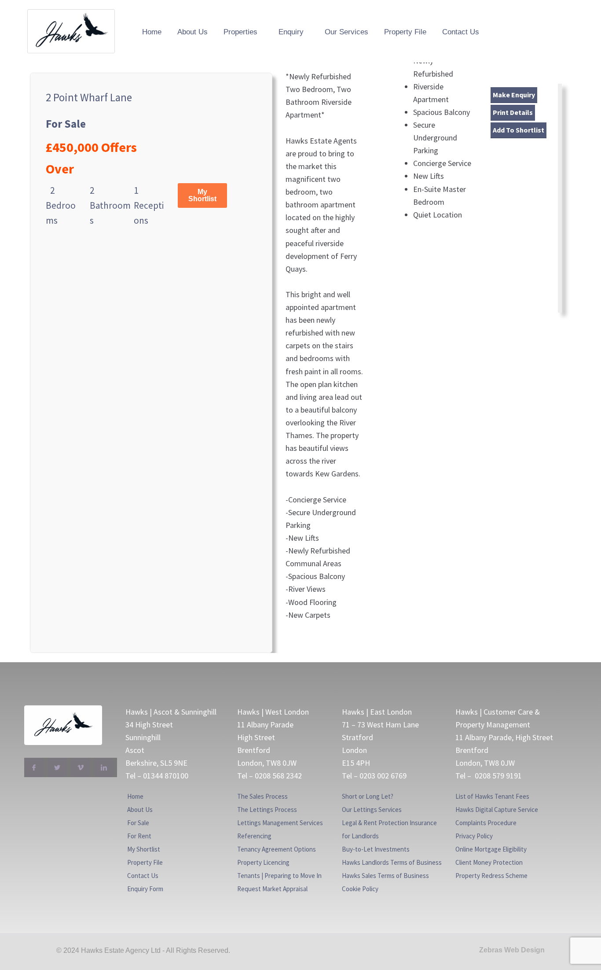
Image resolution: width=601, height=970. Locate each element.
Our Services (346, 32)
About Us (192, 32)
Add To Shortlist (518, 129)
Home (151, 32)
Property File (405, 32)
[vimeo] (80, 767)
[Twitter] (57, 767)
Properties (240, 32)
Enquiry (291, 32)
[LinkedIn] (104, 767)
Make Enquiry (514, 94)
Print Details (513, 112)
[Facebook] (34, 767)
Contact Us (460, 32)
